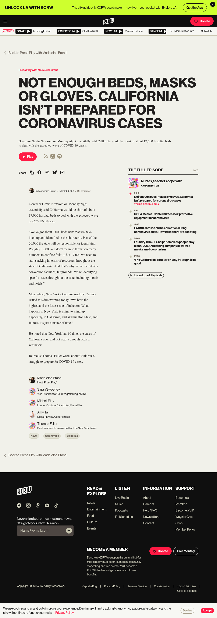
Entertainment (97, 509)
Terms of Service (135, 586)
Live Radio (122, 497)
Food (90, 515)
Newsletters (151, 516)
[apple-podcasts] (52, 158)
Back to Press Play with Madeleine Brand (37, 53)
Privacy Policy (110, 586)
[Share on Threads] (47, 172)
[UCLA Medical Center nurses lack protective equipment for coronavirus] (130, 211)
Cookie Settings (187, 590)
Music (119, 504)
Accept (207, 610)
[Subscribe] (69, 531)
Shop (178, 523)
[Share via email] (62, 173)
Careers (148, 504)
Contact (148, 523)
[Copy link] (32, 172)
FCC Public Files (184, 586)
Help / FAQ (150, 510)
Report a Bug (89, 586)
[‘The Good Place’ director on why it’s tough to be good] (130, 257)
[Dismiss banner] (212, 4)
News (34, 435)
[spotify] (59, 158)
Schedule (206, 31)
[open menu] (6, 21)
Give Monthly (186, 551)
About (147, 497)
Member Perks (185, 529)
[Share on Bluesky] (55, 172)
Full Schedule (124, 516)
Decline (187, 610)
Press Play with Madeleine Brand (38, 70)
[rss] (46, 158)
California (72, 435)
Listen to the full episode (148, 275)
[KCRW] (24, 494)
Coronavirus (52, 435)
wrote (66, 355)
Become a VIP (184, 510)
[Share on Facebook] (39, 172)
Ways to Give (184, 516)
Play (30, 157)
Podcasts (121, 510)
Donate (205, 21)
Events (91, 528)
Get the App (194, 8)
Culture (92, 522)
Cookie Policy (160, 586)
